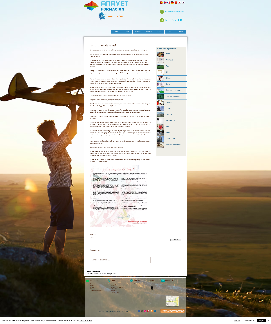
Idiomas (113, 285)
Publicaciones (115, 292)
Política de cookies (86, 321)
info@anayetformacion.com (174, 12)
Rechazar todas (248, 321)
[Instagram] (145, 311)
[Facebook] (139, 311)
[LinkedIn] (155, 311)
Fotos (92, 287)
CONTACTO (168, 280)
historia (92, 238)
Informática (114, 289)
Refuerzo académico (117, 287)
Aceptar (261, 321)
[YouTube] (148, 311)
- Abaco (120, 289)
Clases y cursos (115, 284)
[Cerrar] (268, 320)
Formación (137, 284)
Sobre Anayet (94, 284)
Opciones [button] (237, 321)
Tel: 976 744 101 (174, 20)
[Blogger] (152, 311)
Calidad (92, 285)
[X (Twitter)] (142, 311)
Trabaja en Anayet (95, 290)
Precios (113, 290)
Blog (91, 289)
